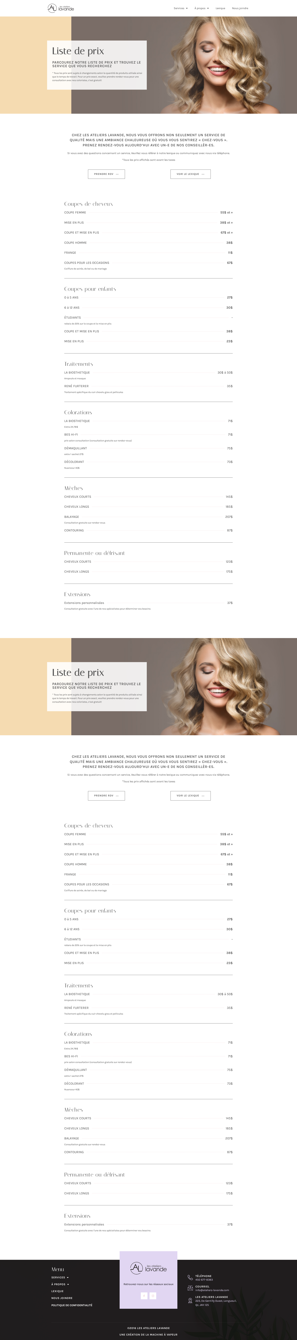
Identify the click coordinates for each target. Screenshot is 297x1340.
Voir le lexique (188, 174)
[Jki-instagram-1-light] (153, 1295)
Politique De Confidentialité (71, 1305)
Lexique (220, 8)
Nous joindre (240, 8)
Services (179, 8)
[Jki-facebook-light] (144, 1295)
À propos (200, 8)
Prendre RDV (103, 174)
